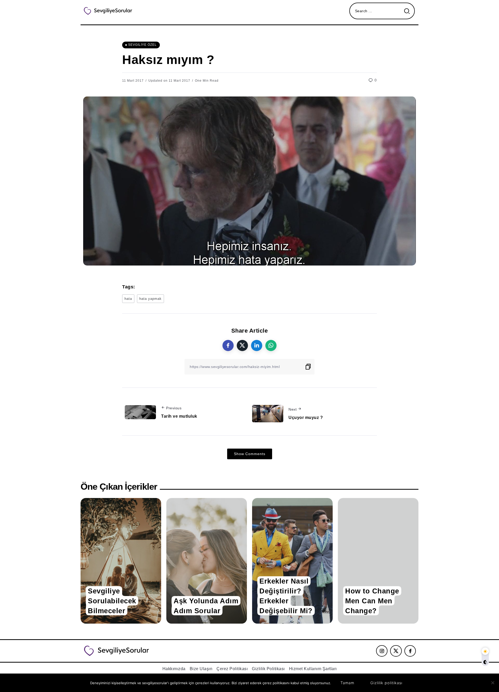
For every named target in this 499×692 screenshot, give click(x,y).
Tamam (347, 683)
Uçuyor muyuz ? (305, 417)
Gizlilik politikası (386, 683)
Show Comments (249, 454)
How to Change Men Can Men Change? (372, 601)
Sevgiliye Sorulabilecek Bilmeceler (112, 601)
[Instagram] (382, 651)
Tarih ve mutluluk (179, 416)
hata (128, 299)
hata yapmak (150, 299)
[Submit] (409, 11)
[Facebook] (410, 651)
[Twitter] (396, 651)
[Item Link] (121, 560)
